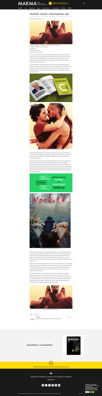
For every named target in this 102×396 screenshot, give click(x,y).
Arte (26, 8)
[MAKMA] (32, 319)
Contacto (59, 393)
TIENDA (69, 8)
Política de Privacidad (48, 393)
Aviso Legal (55, 393)
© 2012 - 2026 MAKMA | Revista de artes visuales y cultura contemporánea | (31, 393)
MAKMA (63, 8)
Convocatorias (55, 8)
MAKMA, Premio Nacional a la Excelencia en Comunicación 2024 (61, 3)
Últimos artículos (36, 314)
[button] (84, 3)
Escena (38, 8)
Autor (31, 314)
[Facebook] (68, 317)
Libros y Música (46, 8)
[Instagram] (71, 317)
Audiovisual (32, 8)
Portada (20, 8)
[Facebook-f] (79, 393)
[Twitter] (69, 317)
